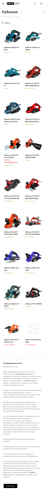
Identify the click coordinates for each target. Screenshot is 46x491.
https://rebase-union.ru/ (24, 374)
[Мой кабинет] (41, 4)
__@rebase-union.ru (29, 381)
